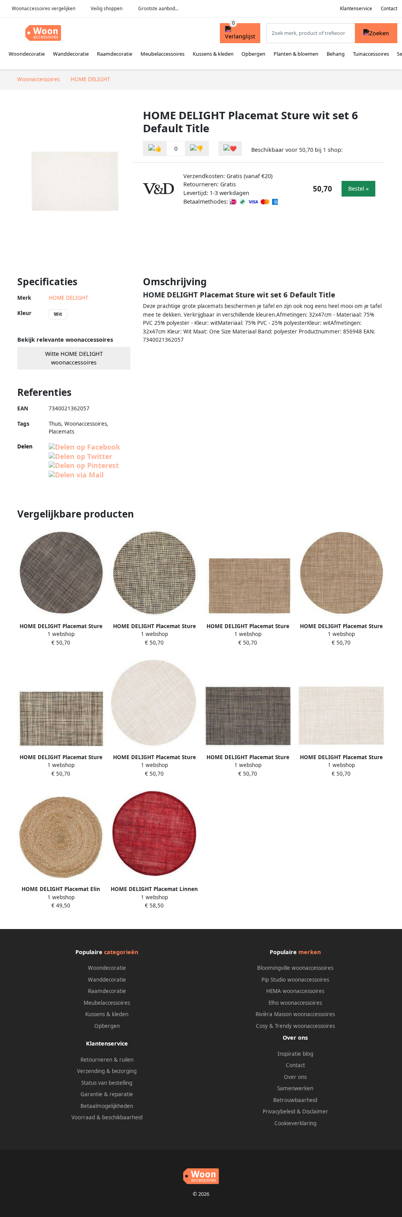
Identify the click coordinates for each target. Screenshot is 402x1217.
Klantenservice (356, 8)
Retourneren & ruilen (106, 1059)
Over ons (295, 1076)
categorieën (121, 952)
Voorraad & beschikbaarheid (107, 1117)
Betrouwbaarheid (295, 1100)
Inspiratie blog (295, 1053)
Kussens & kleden (213, 53)
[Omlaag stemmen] (196, 148)
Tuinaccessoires (371, 53)
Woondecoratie (27, 53)
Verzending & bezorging (107, 1071)
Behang (336, 53)
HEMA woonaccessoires (295, 991)
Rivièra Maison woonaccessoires (295, 1014)
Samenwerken (295, 1088)
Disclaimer (315, 1111)
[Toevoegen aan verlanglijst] (230, 148)
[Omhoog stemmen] (155, 148)
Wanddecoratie (71, 53)
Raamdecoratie (114, 53)
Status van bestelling (106, 1082)
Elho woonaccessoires (295, 1002)
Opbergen (253, 53)
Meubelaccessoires (163, 53)
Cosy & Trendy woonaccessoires (295, 1025)
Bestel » (358, 188)
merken (309, 952)
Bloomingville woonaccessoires (295, 967)
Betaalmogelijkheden (106, 1106)
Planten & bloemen (296, 53)
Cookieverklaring (295, 1123)
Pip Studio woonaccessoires (295, 979)
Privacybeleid (279, 1111)
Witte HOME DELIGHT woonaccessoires (74, 358)
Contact (389, 8)
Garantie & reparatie (106, 1094)
